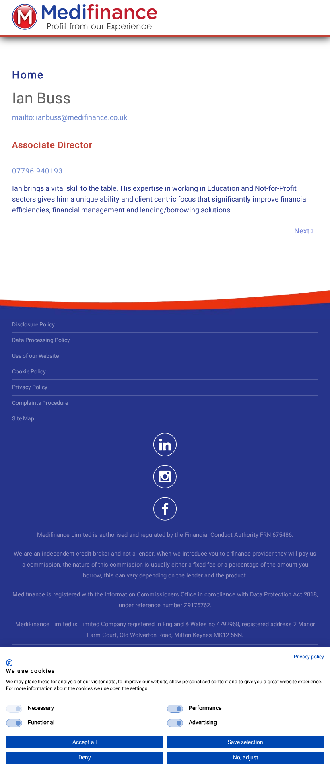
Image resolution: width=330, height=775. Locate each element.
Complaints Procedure (40, 403)
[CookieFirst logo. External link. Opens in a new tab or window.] (9, 662)
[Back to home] (84, 17)
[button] (314, 17)
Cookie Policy (29, 371)
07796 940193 (37, 171)
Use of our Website (35, 356)
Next (301, 231)
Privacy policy (309, 656)
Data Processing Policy (41, 340)
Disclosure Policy (33, 324)
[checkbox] (14, 709)
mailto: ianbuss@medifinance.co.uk (69, 117)
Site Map (23, 418)
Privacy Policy (29, 387)
